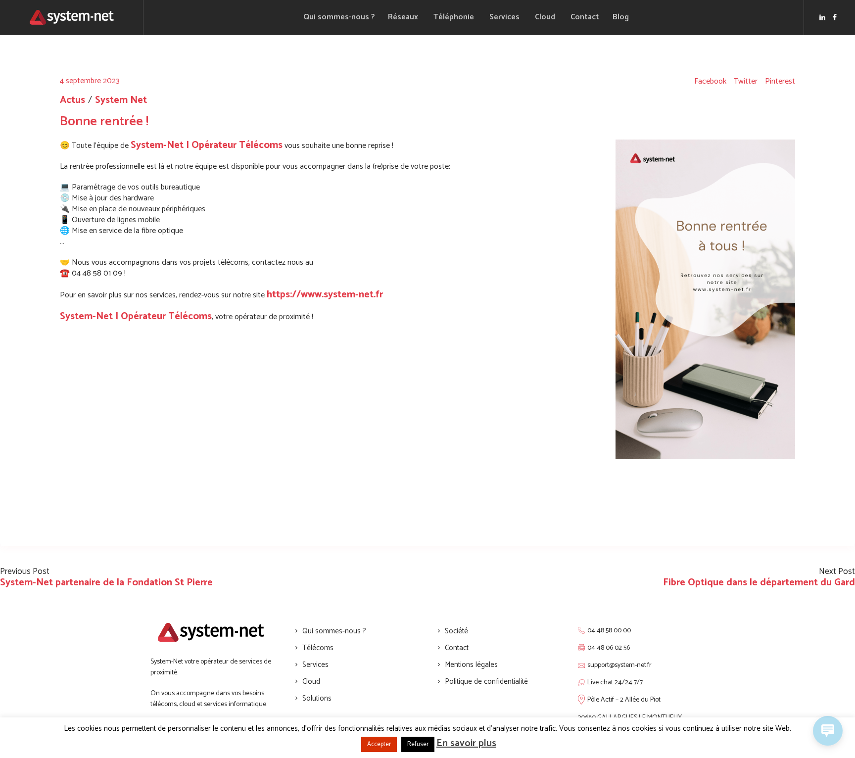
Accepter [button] (379, 744)
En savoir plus (466, 743)
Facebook (710, 81)
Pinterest (780, 81)
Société (456, 631)
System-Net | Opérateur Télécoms (207, 145)
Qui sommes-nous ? (334, 631)
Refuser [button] (417, 744)
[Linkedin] (822, 17)
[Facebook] (834, 17)
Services (315, 665)
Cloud (311, 681)
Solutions (317, 698)
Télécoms (317, 648)
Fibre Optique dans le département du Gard (759, 582)
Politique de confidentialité (486, 681)
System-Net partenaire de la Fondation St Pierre (106, 582)
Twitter (746, 81)
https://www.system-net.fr (325, 294)
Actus (72, 100)
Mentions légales (471, 665)
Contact (457, 648)
